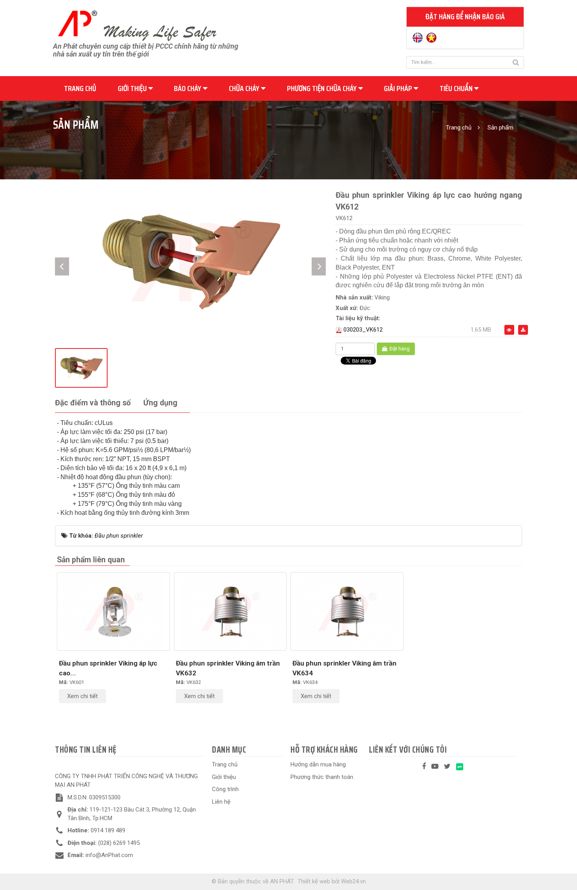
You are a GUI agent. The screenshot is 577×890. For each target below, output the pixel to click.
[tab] (93, 403)
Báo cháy (188, 88)
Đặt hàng (399, 349)
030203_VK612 (363, 329)
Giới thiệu (133, 88)
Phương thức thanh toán (321, 777)
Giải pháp (399, 88)
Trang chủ (80, 88)
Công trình (225, 789)
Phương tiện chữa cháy (322, 88)
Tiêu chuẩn (457, 88)
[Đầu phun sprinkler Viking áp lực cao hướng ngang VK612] (190, 260)
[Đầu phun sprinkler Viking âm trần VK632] (230, 611)
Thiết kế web (314, 881)
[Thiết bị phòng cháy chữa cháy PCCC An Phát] (137, 24)
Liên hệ (221, 801)
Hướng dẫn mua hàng (318, 764)
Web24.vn (353, 881)
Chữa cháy (245, 88)
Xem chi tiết (82, 696)
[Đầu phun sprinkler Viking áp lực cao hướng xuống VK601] (113, 611)
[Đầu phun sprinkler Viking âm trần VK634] (347, 611)
